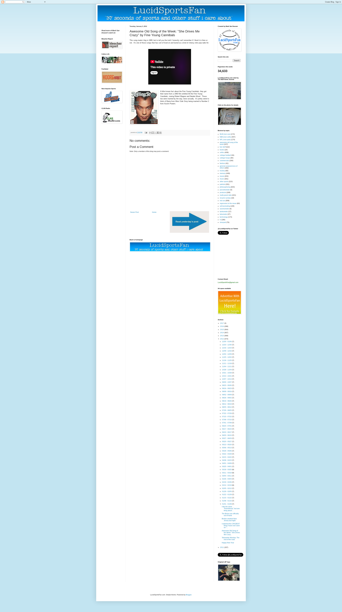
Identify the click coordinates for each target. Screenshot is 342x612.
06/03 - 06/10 (227, 435)
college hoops (225, 158)
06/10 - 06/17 (227, 432)
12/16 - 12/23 (227, 348)
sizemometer (224, 209)
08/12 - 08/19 (227, 404)
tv (220, 220)
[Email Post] (146, 132)
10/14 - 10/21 (227, 376)
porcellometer (225, 190)
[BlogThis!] (152, 132)
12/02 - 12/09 (227, 354)
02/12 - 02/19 (227, 485)
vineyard (223, 222)
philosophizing (225, 187)
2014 (222, 333)
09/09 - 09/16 (227, 391)
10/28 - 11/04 (227, 370)
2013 (222, 336)
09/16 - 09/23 (227, 388)
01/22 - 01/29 (227, 494)
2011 (222, 547)
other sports (224, 181)
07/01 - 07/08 (227, 423)
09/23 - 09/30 (227, 385)
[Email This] (150, 132)
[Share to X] (155, 132)
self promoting (225, 206)
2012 (222, 339)
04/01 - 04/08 (227, 463)
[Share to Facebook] (158, 132)
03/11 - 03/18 (227, 473)
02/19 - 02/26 (227, 482)
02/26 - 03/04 (227, 479)
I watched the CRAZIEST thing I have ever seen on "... (231, 526)
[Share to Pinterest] (160, 132)
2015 (222, 329)
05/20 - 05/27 (227, 441)
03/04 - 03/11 (227, 476)
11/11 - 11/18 (227, 363)
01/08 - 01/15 (227, 501)
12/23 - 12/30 (227, 345)
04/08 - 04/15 (227, 460)
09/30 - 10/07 (227, 382)
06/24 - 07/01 (227, 426)
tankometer (224, 211)
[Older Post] (189, 232)
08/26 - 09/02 (227, 398)
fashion (222, 163)
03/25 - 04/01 (227, 466)
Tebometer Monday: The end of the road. (230, 538)
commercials (224, 161)
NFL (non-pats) (225, 140)
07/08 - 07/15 (227, 420)
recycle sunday (225, 198)
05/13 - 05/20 (227, 445)
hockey (222, 171)
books (222, 150)
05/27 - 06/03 (227, 438)
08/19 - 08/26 (227, 401)
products (223, 192)
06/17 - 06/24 (227, 429)
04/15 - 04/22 (227, 457)
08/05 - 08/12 (227, 407)
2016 (222, 326)
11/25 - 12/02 (227, 357)
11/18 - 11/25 (227, 360)
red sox (222, 201)
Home (154, 212)
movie (222, 176)
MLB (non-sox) (225, 134)
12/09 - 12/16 (227, 351)
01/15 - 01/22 (227, 498)
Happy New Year (228, 543)
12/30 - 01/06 (227, 342)
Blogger (188, 595)
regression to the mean (228, 203)
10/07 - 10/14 (227, 379)
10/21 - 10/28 (227, 373)
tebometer (223, 214)
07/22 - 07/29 (227, 413)
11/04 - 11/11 (227, 366)
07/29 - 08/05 (227, 410)
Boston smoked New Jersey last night (229, 520)
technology (224, 217)
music (222, 179)
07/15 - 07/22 (227, 417)
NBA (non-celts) (225, 137)
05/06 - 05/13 (227, 448)
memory (223, 173)
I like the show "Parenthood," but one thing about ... (231, 508)
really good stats (226, 195)
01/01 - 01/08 (227, 504)
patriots (222, 184)
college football (225, 155)
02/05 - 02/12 (227, 488)
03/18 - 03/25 (227, 470)
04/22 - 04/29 (227, 454)
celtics (222, 152)
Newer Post (134, 212)
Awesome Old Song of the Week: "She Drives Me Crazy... (231, 533)
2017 (222, 323)
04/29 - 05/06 (227, 451)
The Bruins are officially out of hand (230, 514)
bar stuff (223, 147)
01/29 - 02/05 (227, 491)
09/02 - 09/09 (227, 395)
